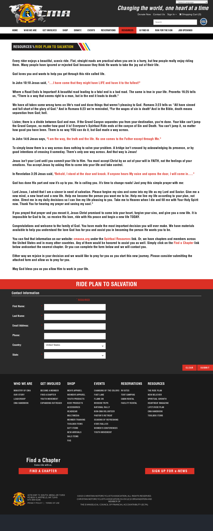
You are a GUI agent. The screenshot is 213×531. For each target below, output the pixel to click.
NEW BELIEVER (155, 394)
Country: (16, 344)
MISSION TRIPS (101, 403)
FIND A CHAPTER (48, 394)
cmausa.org (82, 239)
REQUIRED (83, 300)
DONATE (78, 30)
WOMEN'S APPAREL (76, 394)
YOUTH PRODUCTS (75, 399)
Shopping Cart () (191, 14)
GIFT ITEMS (72, 428)
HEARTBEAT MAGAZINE (158, 403)
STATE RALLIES (101, 423)
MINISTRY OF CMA (22, 390)
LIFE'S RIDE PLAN (156, 407)
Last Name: (18, 316)
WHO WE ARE (30, 30)
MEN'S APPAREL (74, 390)
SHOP (65, 30)
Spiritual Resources (117, 239)
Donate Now (144, 14)
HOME (15, 30)
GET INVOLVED (49, 30)
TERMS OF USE (52, 503)
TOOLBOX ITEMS (74, 423)
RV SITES (125, 390)
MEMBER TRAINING (76, 419)
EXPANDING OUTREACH (51, 403)
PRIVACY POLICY (34, 503)
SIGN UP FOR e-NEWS (170, 471)
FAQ (69, 440)
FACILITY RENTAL (129, 403)
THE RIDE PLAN (155, 390)
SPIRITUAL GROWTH (157, 399)
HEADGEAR (72, 411)
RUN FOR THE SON (163, 30)
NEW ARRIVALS (74, 432)
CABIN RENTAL (127, 399)
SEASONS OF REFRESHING (106, 419)
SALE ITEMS (72, 436)
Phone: (16, 335)
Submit (205, 367)
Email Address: (20, 325)
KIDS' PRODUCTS (75, 403)
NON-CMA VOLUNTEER (104, 411)
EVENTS (91, 30)
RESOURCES (127, 30)
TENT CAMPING (128, 394)
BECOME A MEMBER (49, 390)
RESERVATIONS (108, 30)
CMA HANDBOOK (21, 403)
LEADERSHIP (19, 399)
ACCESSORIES (73, 407)
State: (15, 354)
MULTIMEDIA (73, 415)
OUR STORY (19, 394)
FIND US (145, 30)
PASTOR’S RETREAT (103, 415)
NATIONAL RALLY (102, 407)
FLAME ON (99, 399)
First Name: (18, 306)
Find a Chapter (183, 243)
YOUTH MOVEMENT (49, 399)
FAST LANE (99, 394)
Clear (189, 367)
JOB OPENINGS (185, 30)
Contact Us (159, 14)
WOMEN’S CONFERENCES (105, 428)
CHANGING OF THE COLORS (106, 390)
